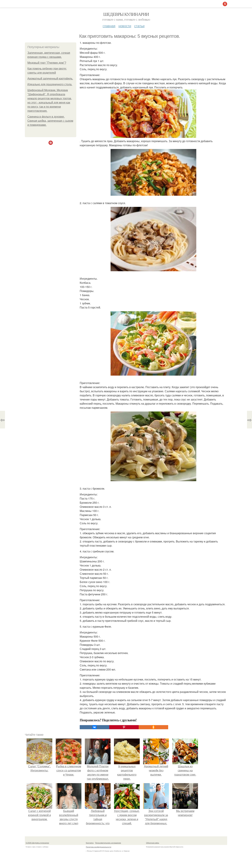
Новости (124, 25)
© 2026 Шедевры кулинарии (37, 842)
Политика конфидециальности (98, 847)
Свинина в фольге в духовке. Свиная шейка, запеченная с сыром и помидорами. (50, 120)
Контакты (90, 842)
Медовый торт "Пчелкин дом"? (46, 62)
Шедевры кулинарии (126, 14)
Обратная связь (152, 842)
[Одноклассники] (153, 727)
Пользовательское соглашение (108, 842)
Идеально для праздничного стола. (49, 84)
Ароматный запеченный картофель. (50, 78)
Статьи (139, 25)
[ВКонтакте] (94, 727)
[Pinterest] (124, 727)
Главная (109, 25)
